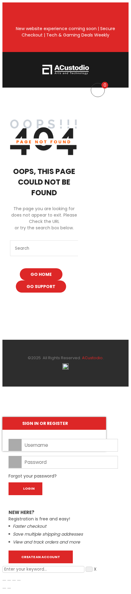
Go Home (41, 274)
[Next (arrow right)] (9, 588)
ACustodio (92, 358)
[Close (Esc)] (19, 580)
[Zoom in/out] (4, 580)
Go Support (41, 286)
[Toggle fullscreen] (9, 580)
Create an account (40, 556)
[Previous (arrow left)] (4, 588)
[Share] (14, 580)
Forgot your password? (33, 476)
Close (125, 6)
